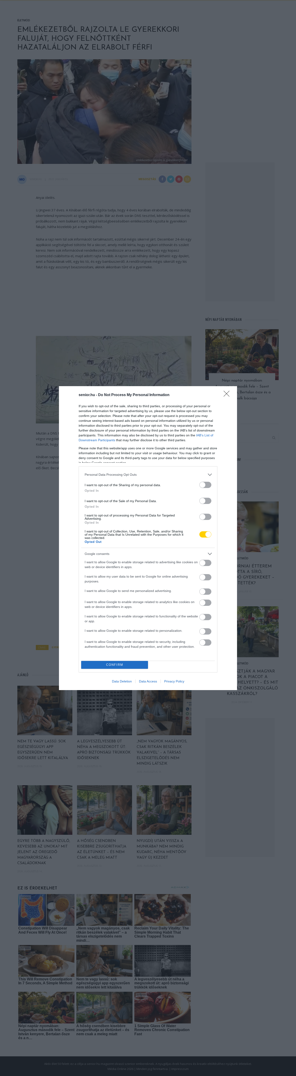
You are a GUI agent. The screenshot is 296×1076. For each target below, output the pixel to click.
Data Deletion (122, 681)
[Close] (228, 395)
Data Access (148, 681)
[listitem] (148, 474)
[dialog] (148, 538)
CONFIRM (114, 664)
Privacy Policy (174, 681)
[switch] (205, 485)
